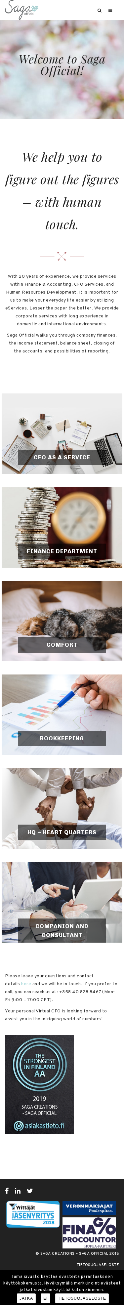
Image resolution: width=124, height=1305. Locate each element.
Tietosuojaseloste (98, 1265)
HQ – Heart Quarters (62, 832)
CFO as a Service (62, 457)
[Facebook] (7, 1191)
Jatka (26, 1298)
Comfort (62, 644)
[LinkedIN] (18, 1191)
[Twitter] (30, 1191)
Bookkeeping (62, 738)
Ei (45, 1298)
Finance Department (62, 551)
